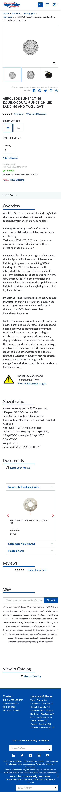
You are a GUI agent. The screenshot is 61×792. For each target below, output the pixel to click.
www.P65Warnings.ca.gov (32, 383)
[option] (30, 46)
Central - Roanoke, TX (40, 707)
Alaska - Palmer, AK (38, 720)
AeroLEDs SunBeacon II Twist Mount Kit (29, 521)
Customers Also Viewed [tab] (21, 543)
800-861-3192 (9, 707)
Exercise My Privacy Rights (34, 761)
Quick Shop (30, 534)
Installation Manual (20, 467)
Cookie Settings (52, 761)
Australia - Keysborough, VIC (42, 727)
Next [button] (53, 515)
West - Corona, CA (38, 700)
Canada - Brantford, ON (40, 724)
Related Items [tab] (16, 550)
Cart (57, 4)
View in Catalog (32, 676)
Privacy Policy (30, 767)
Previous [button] (8, 515)
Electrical (16, 13)
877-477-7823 (17, 700)
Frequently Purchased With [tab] (23, 487)
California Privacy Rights (12, 761)
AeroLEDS (8, 17)
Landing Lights (29, 13)
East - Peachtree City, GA (41, 717)
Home (6, 13)
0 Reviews (18, 114)
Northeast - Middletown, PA (42, 714)
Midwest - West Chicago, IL (42, 710)
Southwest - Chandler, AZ (41, 703)
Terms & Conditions (43, 764)
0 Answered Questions (36, 114)
